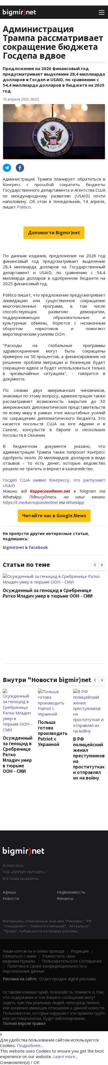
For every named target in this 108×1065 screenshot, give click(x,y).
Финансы (65, 898)
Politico (24, 207)
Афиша (9, 892)
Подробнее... (30, 1045)
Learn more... (65, 1056)
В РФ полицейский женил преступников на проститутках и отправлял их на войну (89, 758)
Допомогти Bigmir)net (54, 233)
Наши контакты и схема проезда (33, 951)
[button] (95, 565)
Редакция (80, 951)
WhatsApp (75, 502)
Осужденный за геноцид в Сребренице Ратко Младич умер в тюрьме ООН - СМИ (47, 593)
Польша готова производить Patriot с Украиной (53, 733)
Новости (11, 898)
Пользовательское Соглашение (72, 961)
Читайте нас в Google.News (54, 516)
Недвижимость (71, 892)
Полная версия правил (24, 1023)
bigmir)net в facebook (25, 547)
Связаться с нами (19, 956)
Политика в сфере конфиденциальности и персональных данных (45, 968)
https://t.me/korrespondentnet (30, 502)
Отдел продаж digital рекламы (67, 978)
